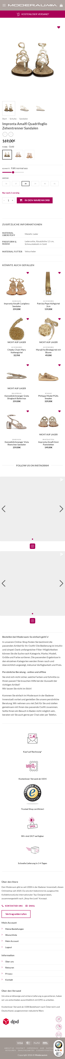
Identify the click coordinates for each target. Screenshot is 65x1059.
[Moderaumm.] (32, 5)
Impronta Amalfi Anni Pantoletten (48, 443)
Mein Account (12, 941)
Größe (5, 178)
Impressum (32, 1048)
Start (4, 119)
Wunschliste (11, 935)
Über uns (9, 961)
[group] (32, 509)
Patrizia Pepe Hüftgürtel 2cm (48, 305)
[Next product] (5, 134)
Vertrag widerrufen (16, 913)
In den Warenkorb (37, 200)
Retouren (9, 967)
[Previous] (7, 61)
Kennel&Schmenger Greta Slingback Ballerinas (17, 397)
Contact (20, 1048)
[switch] (58, 1054)
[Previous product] (10, 134)
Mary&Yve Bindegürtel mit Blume (48, 351)
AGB (42, 1048)
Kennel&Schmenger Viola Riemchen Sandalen (17, 443)
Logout (8, 947)
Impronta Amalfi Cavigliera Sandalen (16, 305)
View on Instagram (32, 546)
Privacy (8, 973)
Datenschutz (53, 1048)
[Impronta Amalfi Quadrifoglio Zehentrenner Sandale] (30, 155)
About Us (9, 1048)
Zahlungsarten (26, 1050)
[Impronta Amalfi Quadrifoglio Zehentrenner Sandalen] (19, 155)
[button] (4, 5)
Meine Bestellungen (14, 929)
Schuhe (13, 119)
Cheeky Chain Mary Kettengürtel (16, 351)
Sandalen (23, 119)
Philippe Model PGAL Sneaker (48, 397)
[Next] (57, 61)
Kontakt (9, 979)
